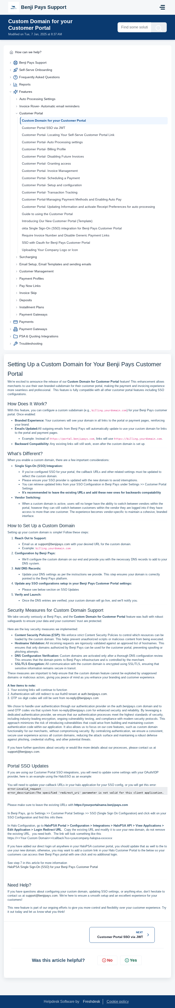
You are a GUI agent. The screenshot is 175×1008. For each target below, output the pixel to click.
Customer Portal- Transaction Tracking (49, 192)
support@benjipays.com (54, 544)
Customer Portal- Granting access (46, 163)
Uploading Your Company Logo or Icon (50, 250)
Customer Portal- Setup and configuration (52, 185)
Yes (133, 960)
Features (25, 91)
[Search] (159, 27)
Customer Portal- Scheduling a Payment (51, 178)
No (110, 960)
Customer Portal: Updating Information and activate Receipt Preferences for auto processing (88, 206)
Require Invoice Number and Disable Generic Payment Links (65, 235)
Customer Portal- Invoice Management (50, 171)
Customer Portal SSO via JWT (43, 128)
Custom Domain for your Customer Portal (54, 120)
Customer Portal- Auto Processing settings (52, 142)
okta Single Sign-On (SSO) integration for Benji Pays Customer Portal (72, 228)
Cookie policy (118, 1001)
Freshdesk (91, 1001)
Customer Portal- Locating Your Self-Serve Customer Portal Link (68, 135)
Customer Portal (31, 113)
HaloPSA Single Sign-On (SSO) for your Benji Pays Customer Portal (53, 867)
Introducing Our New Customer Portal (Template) (57, 221)
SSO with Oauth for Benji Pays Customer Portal (56, 242)
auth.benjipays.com (94, 694)
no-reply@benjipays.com (82, 698)
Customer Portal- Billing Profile (44, 149)
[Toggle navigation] (162, 7)
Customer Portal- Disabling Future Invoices (53, 156)
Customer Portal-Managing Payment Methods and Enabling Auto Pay (71, 199)
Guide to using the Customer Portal (47, 214)
